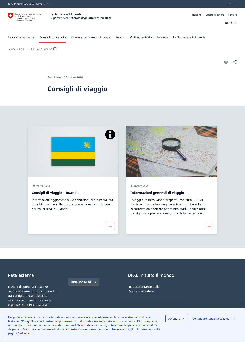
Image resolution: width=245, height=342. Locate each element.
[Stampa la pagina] (226, 62)
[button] (21, 37)
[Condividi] (234, 62)
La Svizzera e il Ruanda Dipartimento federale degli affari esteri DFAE (81, 16)
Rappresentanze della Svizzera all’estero (144, 289)
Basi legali (24, 333)
